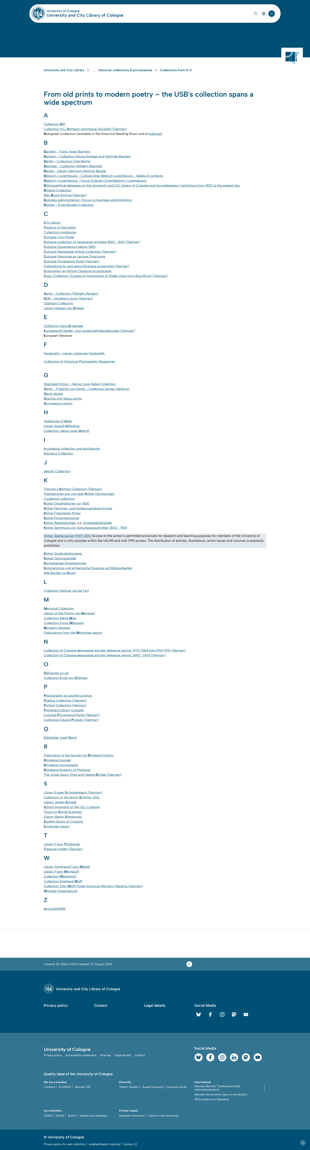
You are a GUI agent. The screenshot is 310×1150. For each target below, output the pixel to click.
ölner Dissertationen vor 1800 (66, 503)
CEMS (48, 1115)
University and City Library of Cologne (85, 15)
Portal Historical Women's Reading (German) (109, 886)
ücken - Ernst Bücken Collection (69, 205)
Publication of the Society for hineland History (79, 755)
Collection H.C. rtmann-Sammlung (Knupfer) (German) (85, 129)
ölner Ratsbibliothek (59, 523)
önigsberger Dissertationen (65, 563)
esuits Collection (57, 471)
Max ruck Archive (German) (65, 195)
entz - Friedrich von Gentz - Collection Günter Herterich (86, 389)
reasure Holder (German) (63, 849)
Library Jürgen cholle (60, 802)
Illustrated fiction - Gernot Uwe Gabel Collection (80, 384)
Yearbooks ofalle (58, 421)
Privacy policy (56, 1005)
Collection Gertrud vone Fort (66, 591)
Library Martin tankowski (63, 817)
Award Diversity (152, 1087)
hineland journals (57, 760)
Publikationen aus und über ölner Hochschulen (79, 494)
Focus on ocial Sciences (63, 812)
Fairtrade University (132, 1115)
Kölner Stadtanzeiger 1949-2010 (67, 536)
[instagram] (222, 1014)
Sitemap (105, 1055)
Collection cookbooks (60, 232)
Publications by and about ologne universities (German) (86, 266)
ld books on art (56, 673)
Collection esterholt (60, 876)
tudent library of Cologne (63, 822)
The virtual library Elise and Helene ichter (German (82, 775)
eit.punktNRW (54, 909)
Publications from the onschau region (73, 633)
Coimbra (49, 1087)
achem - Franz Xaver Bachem (67, 152)
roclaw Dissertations (60, 891)
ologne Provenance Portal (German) (71, 261)
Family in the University (163, 1115)
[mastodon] (234, 1014)
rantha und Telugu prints (63, 399)
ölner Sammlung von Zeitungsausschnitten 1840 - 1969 (85, 528)
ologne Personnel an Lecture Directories (74, 256)
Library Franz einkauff (61, 872)
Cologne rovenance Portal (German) (72, 715)
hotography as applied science (68, 696)
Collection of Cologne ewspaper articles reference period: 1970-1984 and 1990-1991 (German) (114, 650)
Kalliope (155, 134)
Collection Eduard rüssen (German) (71, 720)
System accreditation (93, 1115)
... (94, 70)
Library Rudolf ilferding (62, 426)
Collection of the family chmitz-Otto (72, 797)
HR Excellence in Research (211, 1099)
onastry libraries (57, 628)
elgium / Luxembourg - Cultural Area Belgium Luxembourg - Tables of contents (103, 176)
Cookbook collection (59, 499)
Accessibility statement (81, 1055)
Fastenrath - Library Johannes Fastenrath (74, 353)
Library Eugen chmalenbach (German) (73, 792)
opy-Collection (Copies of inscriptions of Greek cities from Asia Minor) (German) (106, 276)
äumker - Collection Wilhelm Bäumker (73, 166)
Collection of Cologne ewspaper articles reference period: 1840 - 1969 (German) (104, 655)
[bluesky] (198, 1014)
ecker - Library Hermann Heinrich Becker (75, 171)
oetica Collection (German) (65, 700)
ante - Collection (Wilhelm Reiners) (71, 294)
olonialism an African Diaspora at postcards (77, 271)
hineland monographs (61, 765)
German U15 (82, 1087)
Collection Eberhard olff (63, 881)
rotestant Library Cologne (64, 710)
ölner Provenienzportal (61, 518)
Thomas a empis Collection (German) (73, 489)
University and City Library (64, 70)
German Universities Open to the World (220, 1094)
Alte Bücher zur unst (60, 573)
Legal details (154, 1005)
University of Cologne (77, 11)
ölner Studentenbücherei (63, 554)
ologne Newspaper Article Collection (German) (80, 252)
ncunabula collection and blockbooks (72, 449)
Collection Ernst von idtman (66, 678)
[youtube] (246, 1014)
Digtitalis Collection (58, 303)
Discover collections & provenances (125, 70)
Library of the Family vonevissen (69, 613)
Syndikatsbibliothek (97, 523)
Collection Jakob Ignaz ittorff (66, 431)
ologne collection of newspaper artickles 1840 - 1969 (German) (92, 242)
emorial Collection (59, 608)
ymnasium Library (58, 403)
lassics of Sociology (60, 227)
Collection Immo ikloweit (64, 623)
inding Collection (57, 190)
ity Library (52, 223)
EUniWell (65, 1087)
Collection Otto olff (60, 886)
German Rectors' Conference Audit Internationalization (217, 1088)
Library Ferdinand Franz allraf (67, 867)
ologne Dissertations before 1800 (69, 247)
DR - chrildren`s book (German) (68, 298)
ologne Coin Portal (59, 237)
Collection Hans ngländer (63, 326)
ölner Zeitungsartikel (60, 558)
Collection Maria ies (60, 618)
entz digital (53, 394)
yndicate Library (56, 826)
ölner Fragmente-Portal (62, 513)
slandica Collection (58, 453)
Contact (100, 1005)
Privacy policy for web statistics (64, 1144)
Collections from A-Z (176, 70)
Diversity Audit (177, 1087)
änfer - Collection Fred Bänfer (67, 161)
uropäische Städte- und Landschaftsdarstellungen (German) (89, 331)
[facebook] (210, 1014)
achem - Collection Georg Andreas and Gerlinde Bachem (87, 156)
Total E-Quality (129, 1087)
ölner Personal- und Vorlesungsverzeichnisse (78, 508)
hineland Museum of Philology (67, 770)
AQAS (72, 1115)
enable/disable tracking (104, 1144)
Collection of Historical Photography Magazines (79, 361)
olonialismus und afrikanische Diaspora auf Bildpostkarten (88, 568)
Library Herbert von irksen (64, 308)
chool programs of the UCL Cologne (72, 807)
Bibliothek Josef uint (60, 738)
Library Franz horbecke (62, 844)
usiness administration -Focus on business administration (88, 200)
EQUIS (60, 1115)
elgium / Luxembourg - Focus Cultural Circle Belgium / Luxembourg (95, 181)
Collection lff (54, 124)
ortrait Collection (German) (65, 705)
